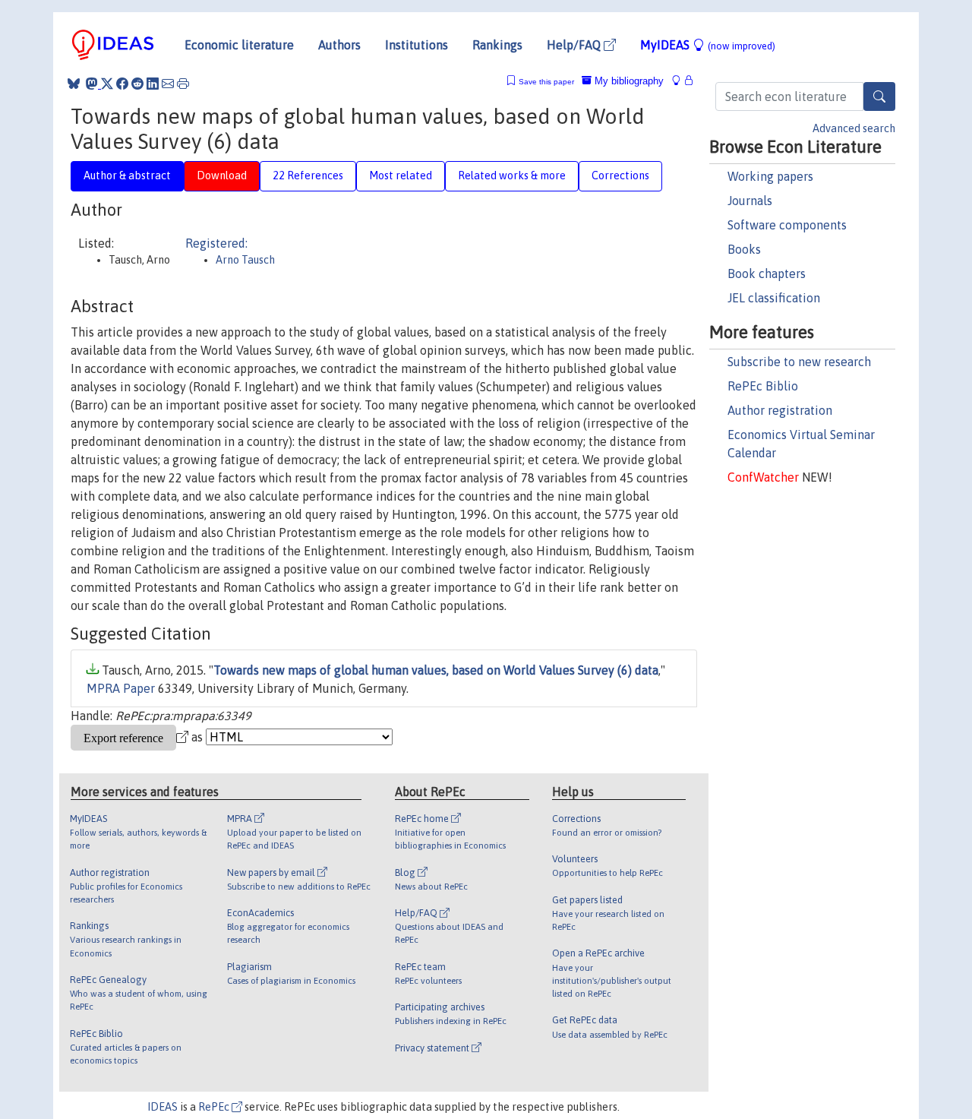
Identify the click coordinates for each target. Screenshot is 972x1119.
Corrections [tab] (620, 175)
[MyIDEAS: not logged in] (680, 81)
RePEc (215, 1107)
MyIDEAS (707, 45)
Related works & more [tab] (512, 175)
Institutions (416, 45)
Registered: (216, 243)
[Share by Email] (168, 83)
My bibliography (628, 81)
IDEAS (162, 1107)
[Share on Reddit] (137, 83)
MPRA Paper (121, 688)
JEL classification (773, 298)
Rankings (497, 45)
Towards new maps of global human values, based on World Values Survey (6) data (435, 670)
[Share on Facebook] (122, 83)
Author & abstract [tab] (127, 175)
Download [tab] (222, 175)
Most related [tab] (400, 175)
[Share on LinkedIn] (153, 83)
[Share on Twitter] (107, 83)
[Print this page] (183, 83)
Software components (787, 225)
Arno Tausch (245, 260)
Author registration (779, 410)
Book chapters (766, 273)
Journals (749, 200)
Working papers (770, 176)
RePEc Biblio (762, 386)
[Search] (879, 96)
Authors (339, 45)
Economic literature (239, 45)
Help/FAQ (575, 45)
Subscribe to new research (799, 361)
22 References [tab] (308, 175)
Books (744, 249)
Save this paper (546, 81)
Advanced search (854, 128)
